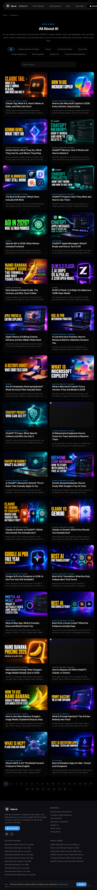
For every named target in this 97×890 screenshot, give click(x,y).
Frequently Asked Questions (75, 54)
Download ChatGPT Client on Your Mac (19, 844)
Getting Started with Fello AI (60, 812)
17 (91, 784)
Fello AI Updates (38, 54)
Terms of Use (55, 828)
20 (38, 789)
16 (85, 784)
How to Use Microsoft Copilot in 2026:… (65, 848)
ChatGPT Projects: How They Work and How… (67, 861)
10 (53, 784)
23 (54, 789)
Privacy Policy (55, 832)
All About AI (23, 6)
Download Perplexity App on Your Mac (19, 858)
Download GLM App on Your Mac (17, 868)
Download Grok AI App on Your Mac (18, 861)
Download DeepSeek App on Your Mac (19, 855)
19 (32, 789)
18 (27, 789)
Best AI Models (38, 6)
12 (64, 784)
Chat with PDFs (56, 818)
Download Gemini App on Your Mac (18, 851)
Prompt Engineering (18, 54)
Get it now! (14, 828)
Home (5, 15)
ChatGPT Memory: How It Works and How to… (67, 855)
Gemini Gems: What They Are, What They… (66, 851)
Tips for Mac (82, 49)
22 (49, 789)
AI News (48, 49)
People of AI (54, 54)
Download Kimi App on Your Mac (17, 864)
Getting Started (55, 6)
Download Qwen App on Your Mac (17, 871)
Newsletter (80, 6)
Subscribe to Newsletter (59, 822)
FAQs (68, 6)
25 (65, 789)
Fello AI (13, 6)
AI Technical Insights (64, 49)
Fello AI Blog (48, 24)
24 (59, 789)
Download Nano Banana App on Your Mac (20, 875)
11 (58, 784)
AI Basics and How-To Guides (28, 49)
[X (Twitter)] (12, 834)
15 (80, 784)
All (11, 49)
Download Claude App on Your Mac (18, 848)
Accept (81, 884)
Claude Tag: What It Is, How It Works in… (65, 844)
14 (75, 784)
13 (69, 784)
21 (43, 789)
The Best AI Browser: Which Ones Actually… (66, 858)
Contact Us (54, 825)
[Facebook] (7, 834)
